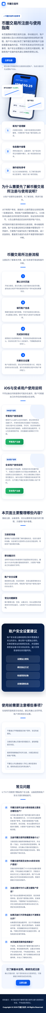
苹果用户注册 (14, 442)
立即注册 (9, 60)
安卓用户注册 (14, 491)
